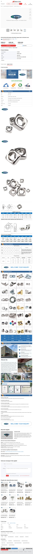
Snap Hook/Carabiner (19, 527)
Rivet (16, 451)
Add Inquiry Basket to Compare (16, 33)
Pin (17, 451)
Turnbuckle (10, 527)
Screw (8, 451)
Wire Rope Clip (26, 527)
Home (1, 6)
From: (5, 463)
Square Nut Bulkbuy (11, 544)
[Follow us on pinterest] (31, 548)
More (1, 546)
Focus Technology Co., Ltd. (10, 551)
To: (5, 466)
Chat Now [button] (25, 45)
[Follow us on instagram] (29, 548)
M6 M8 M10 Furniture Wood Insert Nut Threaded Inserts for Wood (20, 503)
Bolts (2, 536)
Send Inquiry (8, 45)
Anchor (14, 451)
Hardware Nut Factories (17, 540)
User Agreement (21, 551)
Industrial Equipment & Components (8, 6)
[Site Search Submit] (20, 4)
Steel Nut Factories (4, 540)
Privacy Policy (29, 551)
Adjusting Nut (22, 536)
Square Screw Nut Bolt (10, 542)
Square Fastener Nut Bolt (18, 542)
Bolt (6, 451)
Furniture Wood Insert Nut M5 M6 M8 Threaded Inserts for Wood (28, 503)
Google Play (8, 548)
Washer (12, 451)
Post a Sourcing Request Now (24, 475)
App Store (3, 548)
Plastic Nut (26, 536)
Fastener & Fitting (16, 6)
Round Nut (16, 536)
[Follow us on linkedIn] (23, 549)
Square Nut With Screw (26, 542)
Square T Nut (3, 542)
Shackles (2, 527)
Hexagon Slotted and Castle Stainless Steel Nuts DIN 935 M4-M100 (4, 490)
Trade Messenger (14, 548)
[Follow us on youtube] (30, 548)
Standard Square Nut (4, 544)
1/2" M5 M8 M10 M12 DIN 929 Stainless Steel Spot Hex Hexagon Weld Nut (4, 503)
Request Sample (15, 47)
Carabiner (22, 451)
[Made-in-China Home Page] (16, 1)
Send (7, 475)
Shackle (19, 451)
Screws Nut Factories (24, 540)
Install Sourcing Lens (5, 549)
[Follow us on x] (27, 548)
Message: (4, 468)
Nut (20, 6)
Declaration (25, 551)
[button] (1, 1)
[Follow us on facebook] (26, 548)
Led (1, 524)
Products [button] (8, 3)
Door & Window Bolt (10, 536)
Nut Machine (10, 540)
